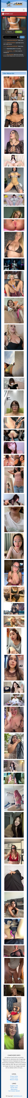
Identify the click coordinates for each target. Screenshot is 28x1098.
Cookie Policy (14, 1078)
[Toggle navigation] (24, 9)
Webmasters (14, 1089)
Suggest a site (14, 1085)
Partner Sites (14, 1087)
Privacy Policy (14, 1076)
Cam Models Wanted (14, 1091)
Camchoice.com (17, 1096)
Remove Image (14, 1079)
